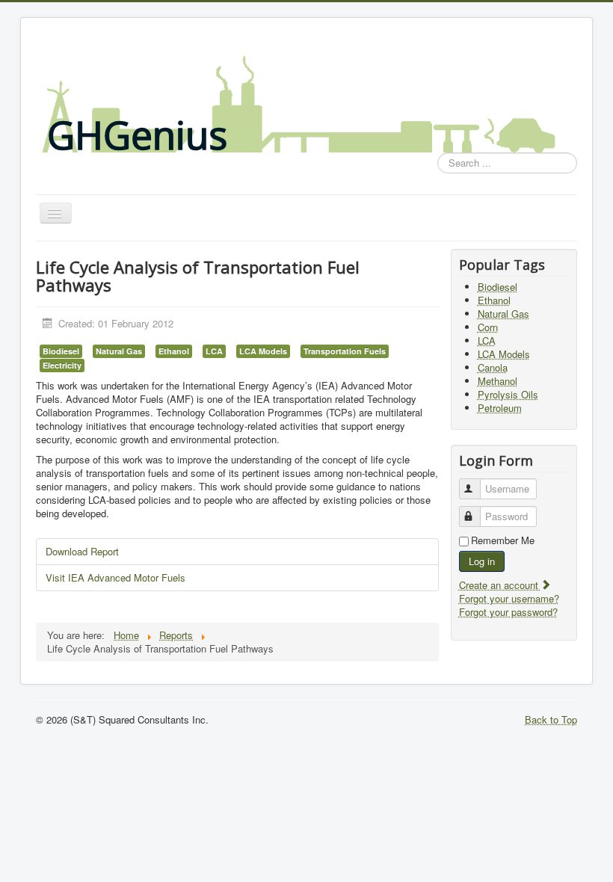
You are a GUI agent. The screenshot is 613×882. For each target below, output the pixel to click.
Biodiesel (61, 351)
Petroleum (500, 408)
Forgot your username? (509, 598)
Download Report (82, 551)
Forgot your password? (508, 612)
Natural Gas (119, 351)
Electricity (62, 365)
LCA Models (263, 351)
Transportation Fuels (345, 351)
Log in (482, 561)
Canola (493, 367)
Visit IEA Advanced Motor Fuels (115, 577)
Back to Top (551, 719)
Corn (488, 327)
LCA (214, 351)
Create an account (500, 585)
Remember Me (503, 540)
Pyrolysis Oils (508, 394)
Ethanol (173, 351)
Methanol (497, 381)
